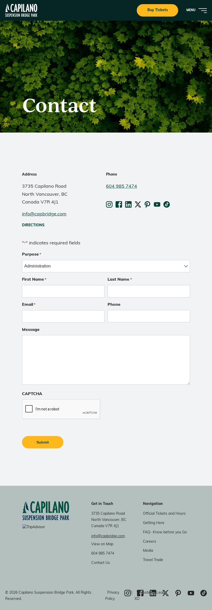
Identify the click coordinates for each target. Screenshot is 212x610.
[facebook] (119, 204)
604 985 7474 (121, 186)
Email (28, 305)
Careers (149, 542)
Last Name (120, 280)
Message (31, 330)
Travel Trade (153, 560)
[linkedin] (129, 204)
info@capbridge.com (44, 214)
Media (148, 551)
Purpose (31, 254)
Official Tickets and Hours (164, 514)
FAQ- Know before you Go (165, 532)
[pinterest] (148, 204)
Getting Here (153, 523)
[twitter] (138, 204)
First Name (34, 280)
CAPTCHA (32, 394)
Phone (114, 305)
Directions (33, 225)
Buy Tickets (157, 10)
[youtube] (157, 204)
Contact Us (100, 563)
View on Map (102, 544)
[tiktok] (166, 204)
